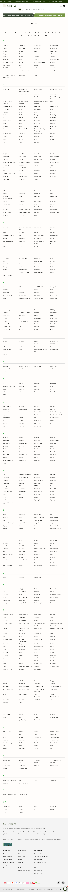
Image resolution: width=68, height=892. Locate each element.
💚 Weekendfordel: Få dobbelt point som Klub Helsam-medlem (18, 15)
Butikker (20, 868)
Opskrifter (21, 862)
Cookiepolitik (50, 889)
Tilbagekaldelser (7, 859)
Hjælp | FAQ (6, 854)
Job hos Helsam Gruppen (41, 856)
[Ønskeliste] (58, 6)
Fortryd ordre (7, 865)
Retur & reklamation (8, 862)
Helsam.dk (9, 889)
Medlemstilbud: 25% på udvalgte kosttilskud (49, 15)
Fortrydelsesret (7, 856)
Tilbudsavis (21, 865)
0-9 (46, 35)
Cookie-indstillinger (60, 889)
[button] (63, 6)
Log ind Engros (38, 873)
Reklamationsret (7, 868)
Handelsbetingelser (21, 889)
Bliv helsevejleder (39, 859)
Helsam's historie (39, 854)
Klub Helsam (21, 856)
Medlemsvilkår (31, 889)
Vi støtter (36, 865)
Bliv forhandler (38, 868)
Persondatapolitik (41, 889)
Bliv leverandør (38, 870)
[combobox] (36, 9)
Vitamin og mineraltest (24, 870)
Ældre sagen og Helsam (40, 862)
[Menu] (4, 5)
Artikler (20, 859)
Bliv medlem (21, 854)
